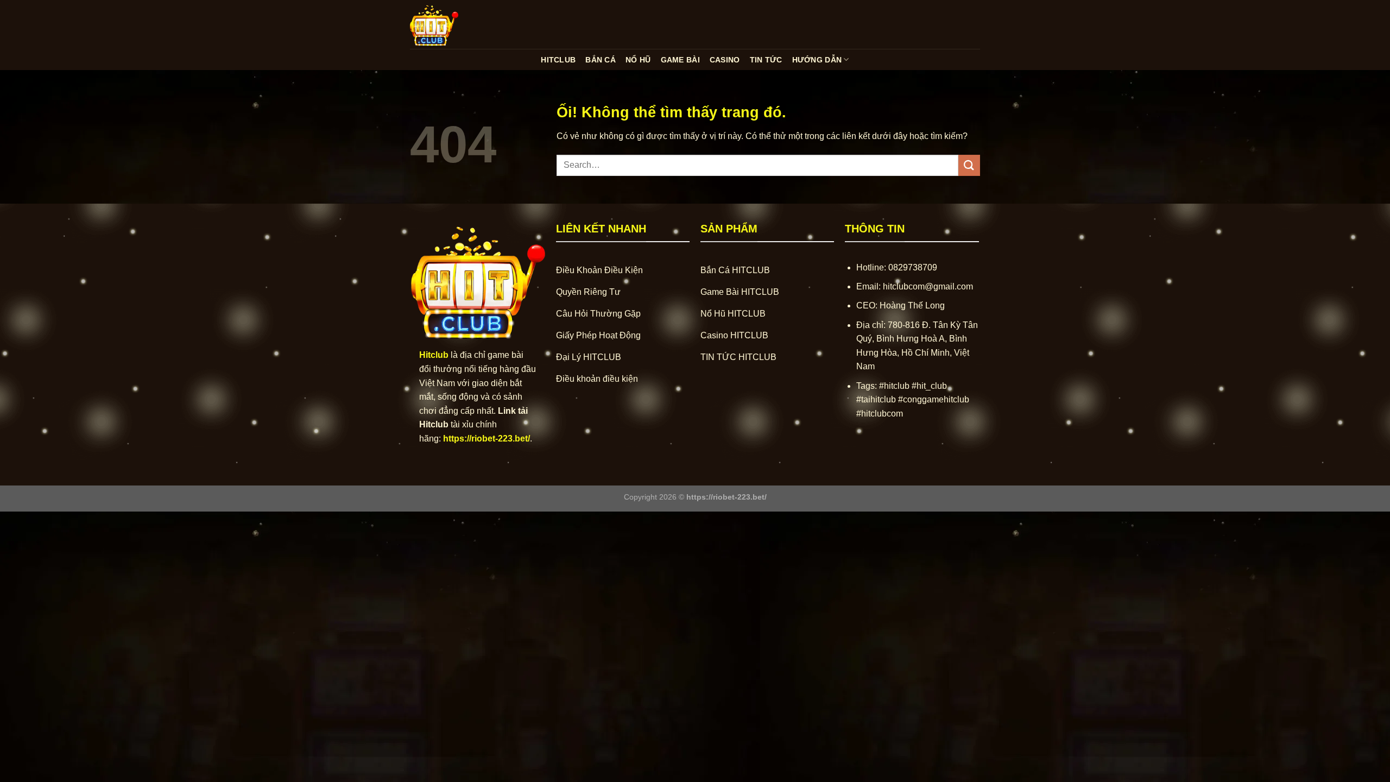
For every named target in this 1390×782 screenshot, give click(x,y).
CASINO (725, 59)
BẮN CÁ (600, 59)
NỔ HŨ (638, 59)
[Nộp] (969, 165)
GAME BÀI (680, 59)
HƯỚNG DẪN (817, 59)
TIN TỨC (766, 59)
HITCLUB (558, 59)
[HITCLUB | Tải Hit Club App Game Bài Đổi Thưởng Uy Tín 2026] (464, 24)
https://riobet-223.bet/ (486, 438)
